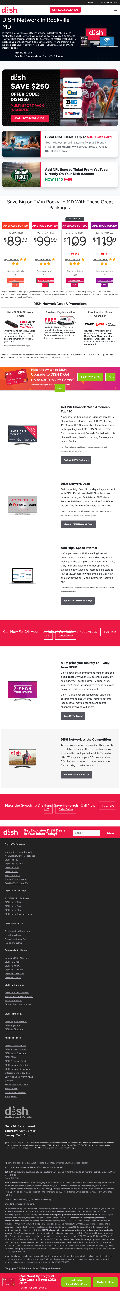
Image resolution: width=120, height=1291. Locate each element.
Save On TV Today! (73, 716)
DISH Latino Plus (13, 902)
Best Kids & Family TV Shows (19, 1077)
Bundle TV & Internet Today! (78, 600)
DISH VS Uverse (13, 977)
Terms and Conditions (15, 1092)
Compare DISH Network (17, 958)
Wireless (91, 2)
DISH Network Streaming (17, 1069)
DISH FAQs (10, 1057)
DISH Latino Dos (13, 906)
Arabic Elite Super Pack (16, 939)
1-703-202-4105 (90, 377)
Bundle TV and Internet (16, 879)
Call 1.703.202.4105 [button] (65, 9)
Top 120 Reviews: (11, 260)
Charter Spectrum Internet (18, 1004)
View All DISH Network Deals (79, 524)
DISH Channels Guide (15, 1045)
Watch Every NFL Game (16, 1084)
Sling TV (9, 1080)
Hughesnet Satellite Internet (19, 996)
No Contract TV (12, 875)
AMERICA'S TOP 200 (74, 225)
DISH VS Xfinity (12, 965)
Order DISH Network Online (18, 852)
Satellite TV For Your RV (16, 883)
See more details (15, 271)
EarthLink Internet (13, 1000)
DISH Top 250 (11, 871)
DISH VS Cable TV (14, 969)
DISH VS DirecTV (13, 962)
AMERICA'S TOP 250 (104, 225)
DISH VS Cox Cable (14, 973)
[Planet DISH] (10, 10)
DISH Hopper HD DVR (16, 1021)
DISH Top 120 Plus (14, 863)
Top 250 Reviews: (100, 260)
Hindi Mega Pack (13, 935)
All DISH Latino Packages (17, 898)
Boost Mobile (11, 1088)
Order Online (105, 1282)
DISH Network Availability (17, 1065)
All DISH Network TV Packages (20, 856)
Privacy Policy (11, 1096)
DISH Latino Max (13, 910)
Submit (110, 833)
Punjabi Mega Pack (14, 943)
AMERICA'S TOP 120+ (45, 225)
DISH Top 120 (11, 859)
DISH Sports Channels (16, 1049)
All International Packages (17, 931)
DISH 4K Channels (14, 1029)
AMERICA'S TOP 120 (15, 225)
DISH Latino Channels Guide (18, 914)
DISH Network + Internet (17, 992)
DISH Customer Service (16, 1061)
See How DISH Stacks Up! (76, 774)
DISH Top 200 (12, 867)
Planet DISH (31, 1268)
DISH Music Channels (15, 1053)
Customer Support (108, 2)
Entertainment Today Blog (17, 1073)
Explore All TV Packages (76, 460)
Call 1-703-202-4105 (16, 282)
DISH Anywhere (12, 1025)
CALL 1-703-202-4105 (29, 118)
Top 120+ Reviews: (43, 260)
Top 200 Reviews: (72, 260)
